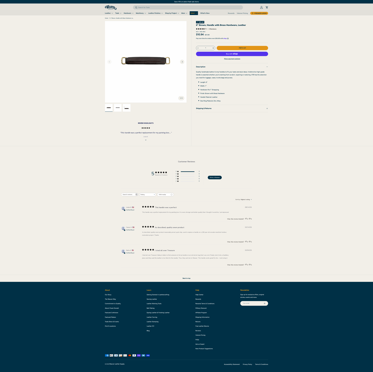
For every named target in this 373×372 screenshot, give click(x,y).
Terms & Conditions (261, 364)
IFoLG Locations (110, 326)
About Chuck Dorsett (112, 308)
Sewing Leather (152, 299)
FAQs (197, 340)
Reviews (198, 331)
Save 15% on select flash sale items (186, 2)
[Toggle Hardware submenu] (133, 13)
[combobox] (188, 7)
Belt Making (150, 308)
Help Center (199, 295)
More (183, 13)
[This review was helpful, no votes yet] (246, 219)
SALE (193, 13)
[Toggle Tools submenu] (120, 13)
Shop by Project (171, 13)
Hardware (127, 13)
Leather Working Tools (154, 303)
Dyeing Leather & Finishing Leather (158, 312)
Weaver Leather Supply (116, 364)
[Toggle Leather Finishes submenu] (162, 13)
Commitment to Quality (113, 303)
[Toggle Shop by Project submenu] (178, 13)
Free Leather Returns (202, 326)
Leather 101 (150, 326)
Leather (108, 13)
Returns (197, 322)
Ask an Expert (199, 344)
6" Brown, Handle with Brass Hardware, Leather (122, 18)
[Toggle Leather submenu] (112, 13)
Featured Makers (110, 317)
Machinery (140, 13)
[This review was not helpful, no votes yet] (249, 219)
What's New (205, 13)
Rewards (231, 13)
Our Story (108, 295)
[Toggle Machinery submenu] (145, 13)
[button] (267, 7)
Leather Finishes (154, 13)
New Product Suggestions (204, 348)
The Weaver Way (110, 299)
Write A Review (215, 177)
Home (106, 18)
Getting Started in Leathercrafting (158, 295)
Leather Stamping (152, 322)
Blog (148, 331)
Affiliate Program (201, 312)
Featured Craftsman (111, 312)
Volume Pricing (242, 13)
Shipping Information (202, 317)
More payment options (232, 59)
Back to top (186, 278)
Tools (117, 13)
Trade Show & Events (112, 322)
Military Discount (201, 308)
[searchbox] (128, 194)
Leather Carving (152, 317)
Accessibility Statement (232, 364)
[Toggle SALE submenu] (196, 13)
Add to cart (242, 48)
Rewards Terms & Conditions (204, 303)
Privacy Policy (247, 364)
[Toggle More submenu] (186, 13)
